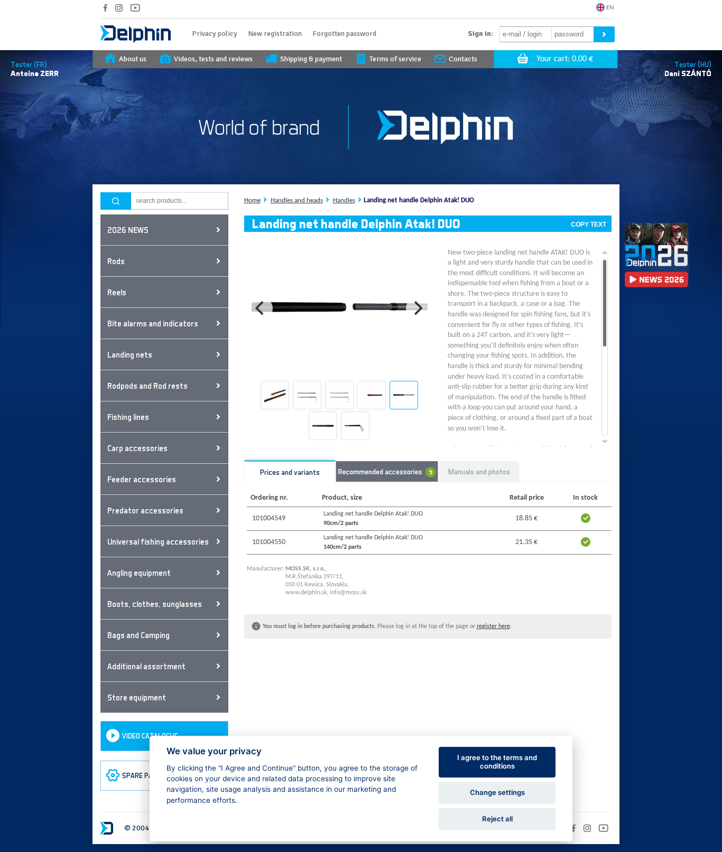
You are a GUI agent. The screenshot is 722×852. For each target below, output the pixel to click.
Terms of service (395, 58)
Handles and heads (297, 200)
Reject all (497, 818)
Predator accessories (145, 510)
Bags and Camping (138, 635)
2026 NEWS (128, 230)
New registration (275, 33)
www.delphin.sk (306, 592)
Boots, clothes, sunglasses (154, 603)
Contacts (463, 58)
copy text (588, 224)
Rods (116, 261)
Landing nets (129, 354)
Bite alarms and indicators (152, 323)
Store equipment (136, 697)
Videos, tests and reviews (213, 58)
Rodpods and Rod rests (147, 385)
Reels (116, 292)
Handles (344, 200)
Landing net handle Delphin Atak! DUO (419, 200)
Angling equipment (139, 572)
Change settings (497, 792)
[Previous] (261, 308)
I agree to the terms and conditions (497, 761)
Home (252, 200)
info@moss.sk (348, 592)
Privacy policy (214, 33)
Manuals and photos (479, 471)
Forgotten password (344, 33)
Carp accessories (137, 448)
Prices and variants (290, 471)
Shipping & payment (311, 58)
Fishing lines (128, 417)
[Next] (417, 308)
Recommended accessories (385, 471)
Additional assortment (146, 666)
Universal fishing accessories (158, 541)
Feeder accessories (141, 479)
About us (132, 58)
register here (493, 626)
